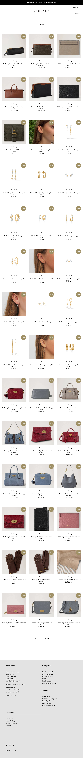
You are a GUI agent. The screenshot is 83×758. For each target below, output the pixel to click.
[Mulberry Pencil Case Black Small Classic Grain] (14, 46)
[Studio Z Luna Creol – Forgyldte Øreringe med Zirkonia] (41, 132)
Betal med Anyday (48, 676)
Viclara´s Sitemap (11, 723)
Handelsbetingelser (48, 672)
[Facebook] (6, 745)
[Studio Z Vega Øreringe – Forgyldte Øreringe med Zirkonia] (14, 175)
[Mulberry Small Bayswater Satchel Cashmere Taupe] (69, 390)
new (6, 19)
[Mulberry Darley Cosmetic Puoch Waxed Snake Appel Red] (41, 433)
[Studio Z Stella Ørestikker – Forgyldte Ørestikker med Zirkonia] (69, 261)
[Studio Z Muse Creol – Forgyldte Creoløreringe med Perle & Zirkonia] (14, 304)
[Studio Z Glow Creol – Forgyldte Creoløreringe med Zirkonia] (14, 218)
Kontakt (8, 725)
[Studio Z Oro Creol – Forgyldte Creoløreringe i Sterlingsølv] (69, 347)
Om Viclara (9, 719)
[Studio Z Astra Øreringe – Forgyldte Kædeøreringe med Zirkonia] (69, 132)
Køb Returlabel (47, 681)
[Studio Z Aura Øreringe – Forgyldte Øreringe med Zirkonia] (41, 175)
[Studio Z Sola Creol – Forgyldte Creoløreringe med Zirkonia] (41, 218)
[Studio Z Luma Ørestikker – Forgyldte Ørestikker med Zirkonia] (41, 261)
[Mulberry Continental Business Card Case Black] (69, 89)
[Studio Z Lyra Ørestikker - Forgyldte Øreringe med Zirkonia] (69, 175)
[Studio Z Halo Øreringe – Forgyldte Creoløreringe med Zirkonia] (69, 218)
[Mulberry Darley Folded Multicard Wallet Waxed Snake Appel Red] (14, 519)
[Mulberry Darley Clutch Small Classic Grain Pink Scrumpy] (14, 605)
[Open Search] (78, 7)
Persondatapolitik (47, 674)
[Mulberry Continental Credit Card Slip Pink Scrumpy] (69, 519)
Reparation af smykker (49, 699)
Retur (44, 678)
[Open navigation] (8, 10)
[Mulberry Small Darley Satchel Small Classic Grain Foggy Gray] (41, 605)
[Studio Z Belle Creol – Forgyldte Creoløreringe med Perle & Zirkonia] (69, 304)
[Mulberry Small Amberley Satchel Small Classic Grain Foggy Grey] (69, 605)
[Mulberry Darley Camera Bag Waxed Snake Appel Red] (14, 390)
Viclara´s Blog (10, 721)
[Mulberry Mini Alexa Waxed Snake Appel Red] (69, 433)
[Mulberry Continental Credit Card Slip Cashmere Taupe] (69, 46)
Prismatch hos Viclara (49, 683)
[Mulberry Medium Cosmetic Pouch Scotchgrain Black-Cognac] (41, 89)
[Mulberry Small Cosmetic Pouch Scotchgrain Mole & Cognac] (41, 46)
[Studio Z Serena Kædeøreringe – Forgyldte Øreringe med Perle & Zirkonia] (14, 347)
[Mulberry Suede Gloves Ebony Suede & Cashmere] (14, 562)
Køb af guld (46, 701)
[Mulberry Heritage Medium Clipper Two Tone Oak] (14, 89)
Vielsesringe (46, 696)
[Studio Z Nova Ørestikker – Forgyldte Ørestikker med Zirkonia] (41, 304)
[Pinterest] (13, 745)
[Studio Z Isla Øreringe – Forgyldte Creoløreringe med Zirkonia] (14, 261)
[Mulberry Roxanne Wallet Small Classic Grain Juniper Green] (14, 132)
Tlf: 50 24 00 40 (11, 678)
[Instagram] (10, 745)
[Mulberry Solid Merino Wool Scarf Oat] (69, 562)
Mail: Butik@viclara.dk (13, 681)
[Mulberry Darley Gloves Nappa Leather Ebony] (41, 562)
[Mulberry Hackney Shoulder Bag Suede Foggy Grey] (69, 476)
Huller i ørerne (47, 703)
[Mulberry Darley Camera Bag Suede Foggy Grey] (41, 476)
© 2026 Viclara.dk (10, 751)
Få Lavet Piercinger (48, 705)
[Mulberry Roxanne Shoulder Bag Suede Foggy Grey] (14, 433)
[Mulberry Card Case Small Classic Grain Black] (41, 519)
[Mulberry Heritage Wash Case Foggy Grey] (41, 390)
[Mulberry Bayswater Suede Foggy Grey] (14, 476)
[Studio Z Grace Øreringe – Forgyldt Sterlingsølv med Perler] (41, 347)
